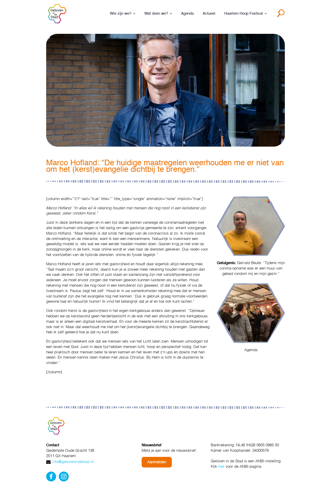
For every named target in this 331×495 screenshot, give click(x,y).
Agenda (187, 14)
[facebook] (51, 476)
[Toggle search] (282, 15)
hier (221, 467)
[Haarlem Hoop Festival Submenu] (267, 13)
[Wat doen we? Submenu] (172, 13)
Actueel (209, 14)
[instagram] (64, 476)
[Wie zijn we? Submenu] (135, 13)
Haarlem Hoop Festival (243, 14)
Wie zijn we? (120, 14)
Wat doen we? (156, 14)
